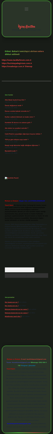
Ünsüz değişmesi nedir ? (14, 105)
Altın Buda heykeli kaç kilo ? (15, 100)
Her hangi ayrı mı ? (12, 302)
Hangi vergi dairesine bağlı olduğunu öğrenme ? (22, 145)
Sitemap (28, 66)
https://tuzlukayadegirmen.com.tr (17, 63)
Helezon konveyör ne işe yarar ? (16, 309)
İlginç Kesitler (26, 26)
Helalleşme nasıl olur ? (13, 316)
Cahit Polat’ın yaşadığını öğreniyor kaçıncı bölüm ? (23, 134)
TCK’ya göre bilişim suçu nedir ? (16, 139)
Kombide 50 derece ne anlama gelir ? (18, 122)
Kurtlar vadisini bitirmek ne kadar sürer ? (20, 117)
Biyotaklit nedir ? (11, 151)
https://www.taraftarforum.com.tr (16, 60)
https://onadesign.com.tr (13, 66)
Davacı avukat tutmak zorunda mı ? (17, 111)
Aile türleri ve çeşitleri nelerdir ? (16, 128)
